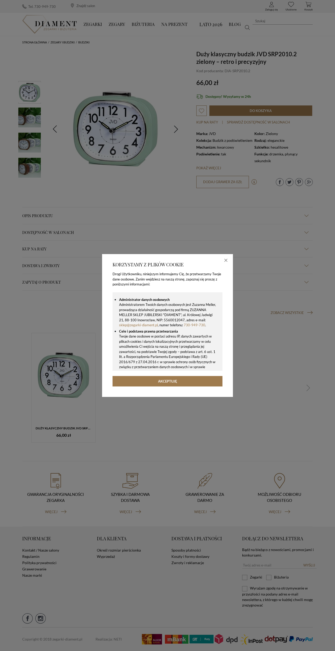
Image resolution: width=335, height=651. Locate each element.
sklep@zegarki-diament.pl (138, 325)
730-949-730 (194, 325)
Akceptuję (167, 381)
